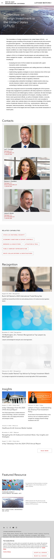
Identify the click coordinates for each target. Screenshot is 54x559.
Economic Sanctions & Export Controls (18, 239)
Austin (4, 533)
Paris (35, 537)
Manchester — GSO (7, 537)
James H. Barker (9, 213)
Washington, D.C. (8, 151)
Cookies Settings (7, 551)
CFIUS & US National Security (14, 235)
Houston (5, 535)
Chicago (21, 533)
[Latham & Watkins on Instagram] (16, 528)
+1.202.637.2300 (8, 186)
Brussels (17, 533)
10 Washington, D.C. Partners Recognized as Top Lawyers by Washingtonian (24, 336)
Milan (14, 537)
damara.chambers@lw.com (10, 184)
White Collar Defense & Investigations (17, 253)
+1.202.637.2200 (8, 218)
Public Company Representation (15, 248)
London (10, 535)
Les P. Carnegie (8, 149)
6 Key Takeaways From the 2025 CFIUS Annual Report (13, 409)
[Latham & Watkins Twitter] (7, 528)
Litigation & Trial (31, 244)
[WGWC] (14, 2)
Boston (12, 533)
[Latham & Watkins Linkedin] (4, 528)
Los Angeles (15, 535)
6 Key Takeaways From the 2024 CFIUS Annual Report (21, 444)
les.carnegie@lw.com (9, 152)
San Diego (43, 537)
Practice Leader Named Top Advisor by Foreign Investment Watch (25, 373)
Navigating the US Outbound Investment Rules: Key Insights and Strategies (25, 436)
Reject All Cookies (40, 555)
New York (22, 537)
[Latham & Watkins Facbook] (10, 528)
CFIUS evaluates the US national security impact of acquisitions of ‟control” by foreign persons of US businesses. (36, 502)
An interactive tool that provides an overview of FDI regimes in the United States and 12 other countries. (36, 485)
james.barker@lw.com (9, 216)
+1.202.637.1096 (8, 154)
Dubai (25, 533)
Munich (18, 537)
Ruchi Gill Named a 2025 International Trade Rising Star (22, 296)
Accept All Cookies (40, 552)
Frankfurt (36, 533)
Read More (45, 450)
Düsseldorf (30, 533)
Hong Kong (46, 533)
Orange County (29, 537)
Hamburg (40, 533)
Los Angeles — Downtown (24, 535)
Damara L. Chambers (10, 181)
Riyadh (38, 537)
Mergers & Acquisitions (12, 244)
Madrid (42, 535)
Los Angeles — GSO (35, 535)
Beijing (8, 533)
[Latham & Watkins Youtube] (13, 528)
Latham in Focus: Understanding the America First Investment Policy (39, 410)
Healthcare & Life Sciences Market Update (17, 428)
